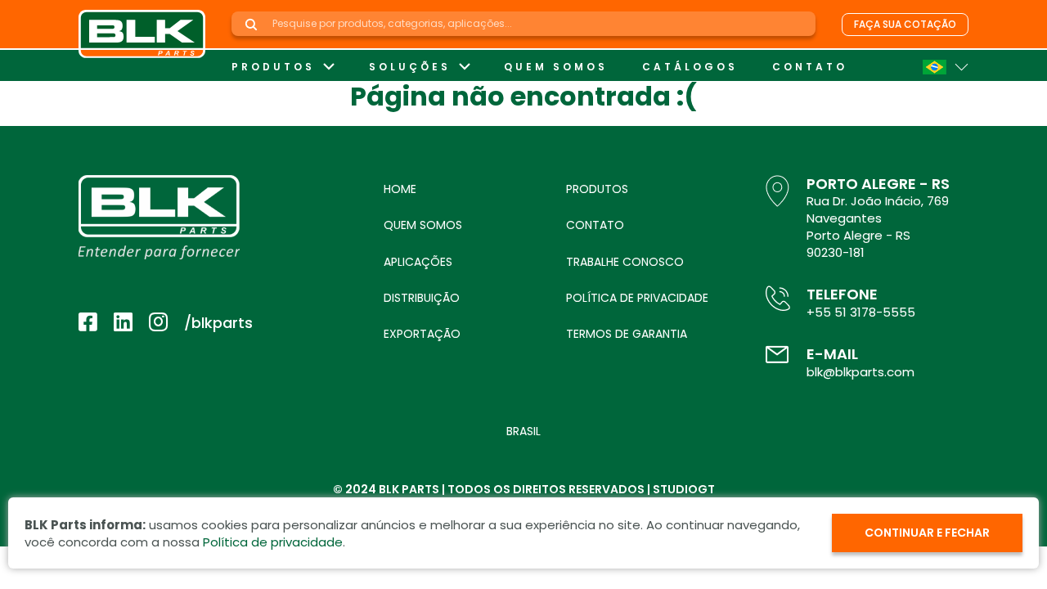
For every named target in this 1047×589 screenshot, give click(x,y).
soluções (410, 67)
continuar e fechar (927, 532)
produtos (273, 67)
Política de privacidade (637, 298)
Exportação (422, 334)
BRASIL (523, 431)
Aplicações (418, 262)
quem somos (556, 67)
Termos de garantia (626, 334)
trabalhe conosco (625, 262)
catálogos (690, 67)
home (400, 189)
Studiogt (684, 489)
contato (809, 67)
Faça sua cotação (905, 24)
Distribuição (422, 298)
